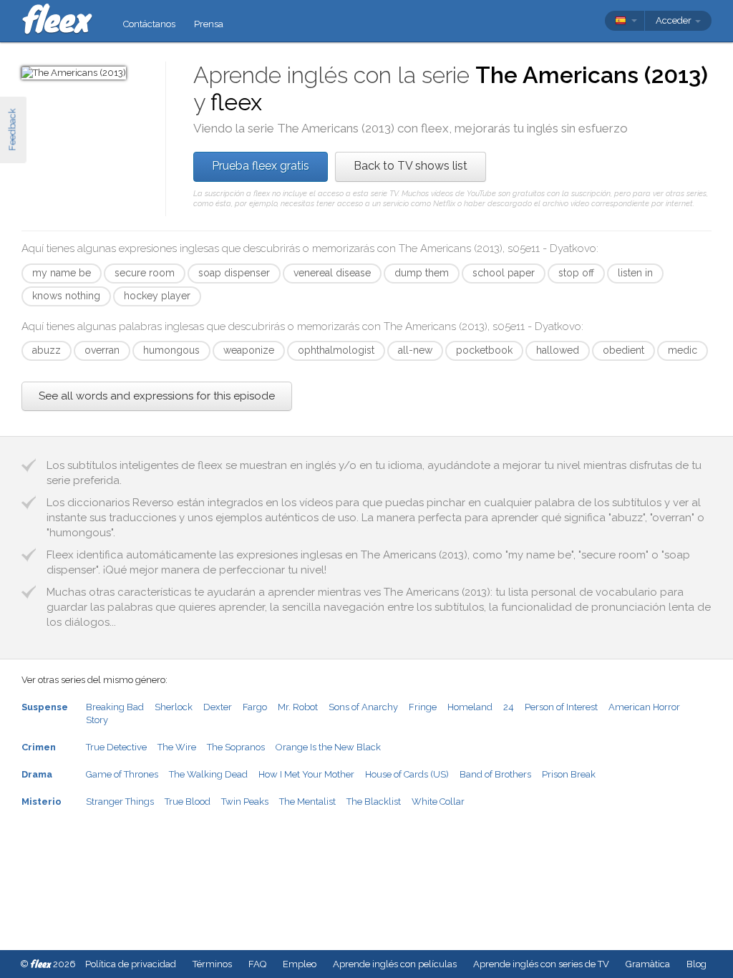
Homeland (469, 707)
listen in (635, 273)
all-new (415, 350)
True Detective (116, 747)
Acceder (675, 20)
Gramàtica (648, 964)
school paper (503, 273)
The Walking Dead (208, 774)
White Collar (438, 801)
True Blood (187, 801)
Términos (212, 964)
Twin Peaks (244, 801)
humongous (171, 350)
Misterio (41, 801)
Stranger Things (120, 801)
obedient (623, 350)
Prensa (208, 24)
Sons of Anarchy (363, 707)
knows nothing (66, 295)
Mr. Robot (298, 707)
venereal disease (332, 273)
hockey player (157, 295)
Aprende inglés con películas (395, 964)
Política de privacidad (130, 964)
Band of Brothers (495, 774)
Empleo (299, 964)
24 (508, 707)
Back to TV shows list (410, 166)
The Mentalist (307, 801)
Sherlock (174, 707)
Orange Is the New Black (328, 747)
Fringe (423, 707)
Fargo (255, 707)
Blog (696, 964)
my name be (61, 273)
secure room (145, 273)
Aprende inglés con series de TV (541, 964)
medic (682, 350)
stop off (576, 273)
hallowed (557, 350)
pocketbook (484, 350)
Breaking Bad (115, 707)
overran (102, 350)
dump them (421, 273)
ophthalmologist (336, 350)
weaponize (248, 350)
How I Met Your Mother (306, 774)
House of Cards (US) (407, 774)
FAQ (257, 964)
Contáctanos (149, 24)
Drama (36, 774)
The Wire (176, 747)
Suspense (44, 707)
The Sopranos (236, 747)
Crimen (38, 747)
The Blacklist (373, 801)
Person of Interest (561, 707)
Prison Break (569, 774)
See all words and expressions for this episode (157, 395)
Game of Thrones (122, 774)
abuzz (46, 350)
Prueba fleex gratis (260, 166)
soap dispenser (234, 273)
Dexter (217, 707)
